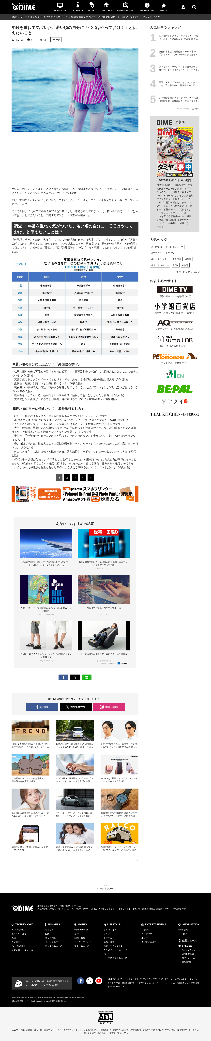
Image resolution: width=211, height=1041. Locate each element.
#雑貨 (188, 259)
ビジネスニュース (53, 945)
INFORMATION (190, 924)
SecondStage (189, 950)
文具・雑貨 (109, 941)
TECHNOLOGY (24, 924)
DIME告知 (183, 929)
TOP (14, 16)
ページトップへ (105, 888)
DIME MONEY (81, 929)
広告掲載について (181, 983)
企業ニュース (189, 940)
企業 (47, 933)
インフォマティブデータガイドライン (156, 979)
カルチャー (146, 933)
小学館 (117, 983)
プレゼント (183, 933)
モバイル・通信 (19, 933)
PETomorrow (188, 958)
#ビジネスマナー (160, 259)
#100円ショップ (174, 247)
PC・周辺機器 (18, 945)
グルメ (107, 933)
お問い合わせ (181, 979)
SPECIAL (187, 945)
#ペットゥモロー (160, 265)
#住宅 (185, 265)
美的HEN (186, 962)
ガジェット (17, 941)
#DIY (175, 265)
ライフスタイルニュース (54, 16)
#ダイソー (171, 253)
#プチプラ (156, 253)
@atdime (43, 707)
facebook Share (63, 677)
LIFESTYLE (114, 924)
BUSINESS (54, 924)
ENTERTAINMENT (155, 924)
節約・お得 (79, 937)
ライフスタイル (28, 16)
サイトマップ (130, 979)
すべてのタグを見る (186, 271)
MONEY (82, 924)
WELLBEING (188, 954)
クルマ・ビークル (112, 929)
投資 (76, 933)
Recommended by (109, 663)
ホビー (144, 937)
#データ (56, 39)
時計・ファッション (113, 945)
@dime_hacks (111, 707)
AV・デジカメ (18, 929)
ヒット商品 (50, 937)
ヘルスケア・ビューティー (116, 949)
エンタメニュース (150, 941)
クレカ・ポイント (82, 941)
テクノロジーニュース (22, 949)
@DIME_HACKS (77, 707)
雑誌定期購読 (128, 983)
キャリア (49, 929)
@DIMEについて (114, 979)
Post (75, 677)
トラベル (108, 937)
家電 (14, 937)
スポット (145, 929)
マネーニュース (81, 945)
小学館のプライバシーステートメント (153, 983)
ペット (107, 954)
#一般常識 (156, 247)
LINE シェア (86, 677)
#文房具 (177, 259)
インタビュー (51, 941)
